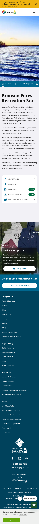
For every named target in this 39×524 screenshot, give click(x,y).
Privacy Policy (30, 488)
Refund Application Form (10, 395)
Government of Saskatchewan (18, 492)
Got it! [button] (11, 520)
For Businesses (7, 386)
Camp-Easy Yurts (8, 357)
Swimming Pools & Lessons (11, 336)
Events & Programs (26, 84)
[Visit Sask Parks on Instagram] (19, 458)
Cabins (4, 361)
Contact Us (6, 432)
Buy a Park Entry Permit (10, 410)
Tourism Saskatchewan (10, 415)
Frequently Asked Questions (11, 419)
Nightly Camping (8, 348)
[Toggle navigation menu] (34, 12)
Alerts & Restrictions (9, 377)
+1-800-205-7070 (19, 464)
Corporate (5, 488)
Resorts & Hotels (8, 365)
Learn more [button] (23, 515)
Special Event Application (11, 424)
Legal (17, 488)
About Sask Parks (8, 406)
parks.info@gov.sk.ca (19, 467)
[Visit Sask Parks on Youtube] (26, 458)
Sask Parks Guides (8, 381)
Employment (6, 428)
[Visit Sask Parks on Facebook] (12, 458)
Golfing (4, 323)
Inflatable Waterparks (9, 332)
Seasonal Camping (8, 352)
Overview (8, 84)
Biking (4, 310)
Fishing (4, 319)
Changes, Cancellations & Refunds (14, 390)
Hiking (4, 328)
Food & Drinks (6, 314)
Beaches (5, 305)
